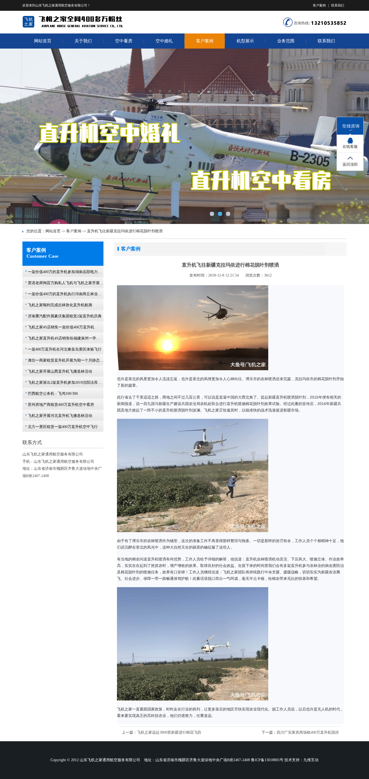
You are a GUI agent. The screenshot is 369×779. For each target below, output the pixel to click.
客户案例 (319, 5)
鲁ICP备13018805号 (267, 760)
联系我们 (337, 5)
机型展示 (245, 41)
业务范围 (285, 41)
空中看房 (123, 41)
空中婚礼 (164, 41)
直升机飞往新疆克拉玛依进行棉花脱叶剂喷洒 (125, 231)
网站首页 (42, 41)
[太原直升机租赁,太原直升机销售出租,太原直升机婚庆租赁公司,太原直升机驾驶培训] (79, 27)
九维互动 (310, 760)
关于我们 (83, 41)
